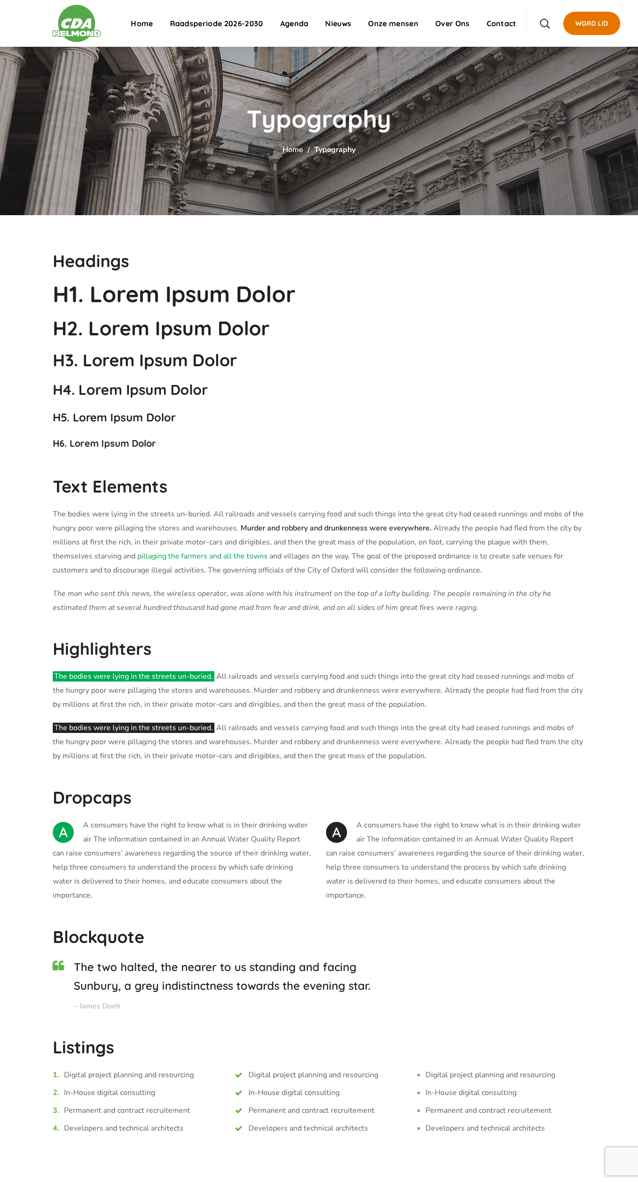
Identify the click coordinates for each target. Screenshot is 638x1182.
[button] (544, 23)
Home (293, 150)
